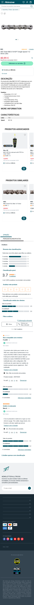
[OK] (29, 488)
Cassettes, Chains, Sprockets (10, 9)
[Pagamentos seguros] (11, 526)
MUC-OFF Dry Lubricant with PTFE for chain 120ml (13, 153)
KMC (1, 49)
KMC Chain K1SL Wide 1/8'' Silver (12, 203)
